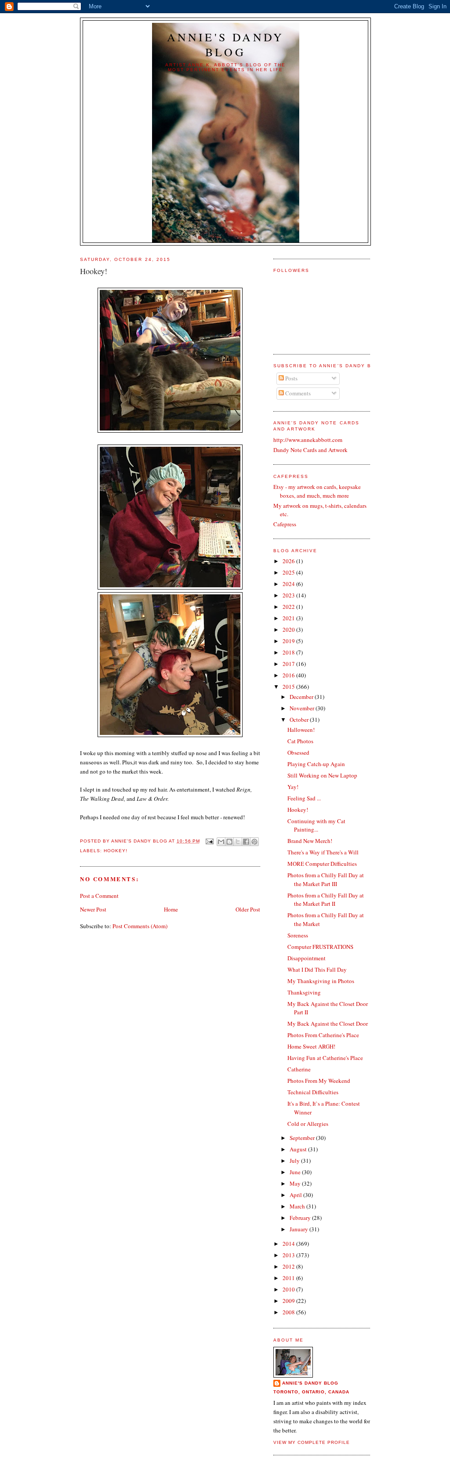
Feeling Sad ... (304, 798)
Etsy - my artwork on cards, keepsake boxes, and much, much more (317, 491)
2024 (289, 584)
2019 (289, 641)
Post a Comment (99, 896)
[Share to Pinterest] (254, 841)
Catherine (299, 1069)
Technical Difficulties (312, 1092)
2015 (289, 687)
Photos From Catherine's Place (323, 1035)
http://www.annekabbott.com (307, 440)
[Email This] (221, 841)
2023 (289, 595)
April (296, 1195)
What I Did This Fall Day (317, 969)
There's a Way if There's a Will (323, 852)
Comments (297, 393)
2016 (289, 675)
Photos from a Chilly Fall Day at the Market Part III (325, 879)
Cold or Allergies (307, 1124)
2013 (289, 1255)
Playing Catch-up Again (316, 764)
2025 (289, 572)
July (295, 1161)
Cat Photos (300, 741)
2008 (289, 1312)
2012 (289, 1266)
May (296, 1183)
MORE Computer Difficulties (322, 864)
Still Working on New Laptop (322, 775)
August (299, 1149)
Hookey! (115, 850)
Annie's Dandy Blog (225, 44)
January (299, 1229)
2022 (289, 607)
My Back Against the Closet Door (327, 1023)
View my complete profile (311, 1442)
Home (171, 909)
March (298, 1206)
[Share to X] (237, 841)
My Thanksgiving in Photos (320, 981)
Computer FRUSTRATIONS (320, 947)
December (302, 697)
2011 (289, 1278)
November (303, 708)
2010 (289, 1289)
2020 (289, 629)
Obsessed (298, 752)
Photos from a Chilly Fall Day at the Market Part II (325, 899)
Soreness (297, 935)
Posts (291, 378)
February (301, 1218)
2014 (289, 1244)
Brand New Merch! (309, 841)
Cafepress (284, 524)
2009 (289, 1301)
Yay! (292, 787)
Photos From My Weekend (318, 1081)
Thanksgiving (304, 992)
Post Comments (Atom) (139, 926)
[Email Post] (209, 841)
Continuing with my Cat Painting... (316, 825)
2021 (289, 618)
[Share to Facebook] (246, 841)
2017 (289, 664)
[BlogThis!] (229, 841)
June (296, 1172)
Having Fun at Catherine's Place (325, 1058)
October (300, 719)
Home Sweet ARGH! (311, 1046)
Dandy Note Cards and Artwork (310, 450)
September (303, 1138)
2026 (289, 561)
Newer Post (93, 909)
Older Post (248, 909)
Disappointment (306, 958)
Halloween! (301, 730)
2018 (289, 652)
